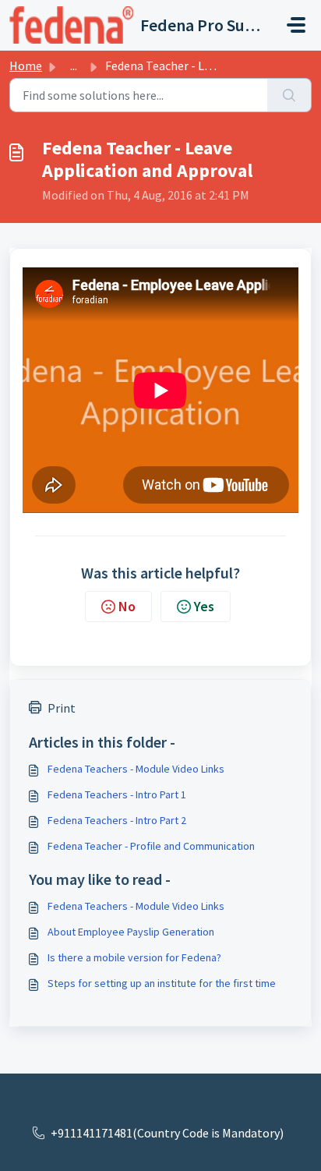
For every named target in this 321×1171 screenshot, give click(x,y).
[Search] (289, 95)
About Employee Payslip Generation (131, 932)
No (127, 606)
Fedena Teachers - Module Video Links (136, 769)
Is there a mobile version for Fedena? (134, 957)
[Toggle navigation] (296, 25)
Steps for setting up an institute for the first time (162, 983)
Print (62, 708)
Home (25, 65)
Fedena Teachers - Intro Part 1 (117, 794)
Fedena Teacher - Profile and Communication (151, 846)
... (73, 65)
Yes (204, 606)
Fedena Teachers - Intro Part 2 (117, 820)
